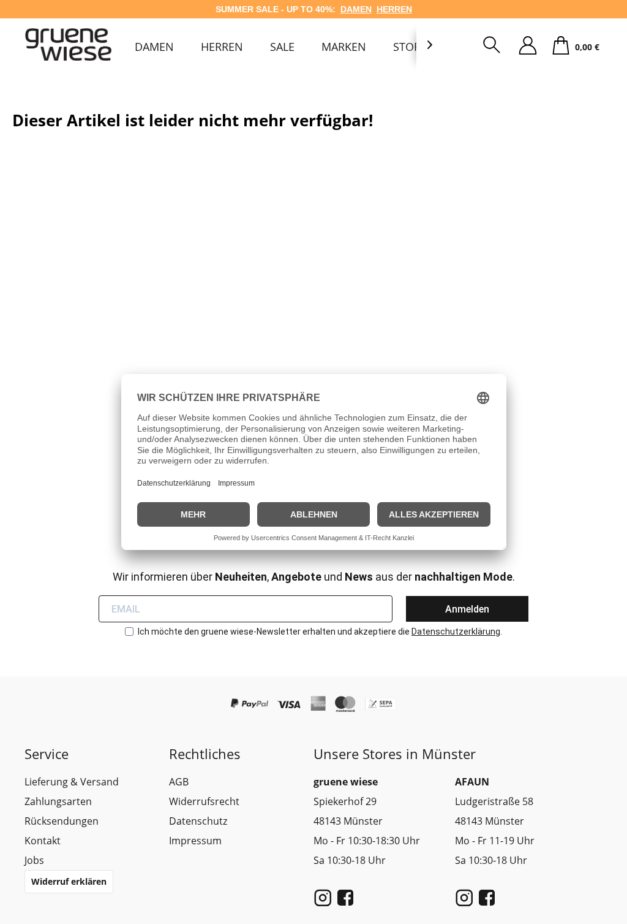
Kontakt (42, 840)
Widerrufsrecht (204, 801)
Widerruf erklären (69, 881)
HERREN (394, 9)
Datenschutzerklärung (455, 631)
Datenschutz (198, 821)
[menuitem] (154, 46)
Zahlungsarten (58, 801)
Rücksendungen (61, 821)
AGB (179, 781)
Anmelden (467, 609)
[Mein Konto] (528, 46)
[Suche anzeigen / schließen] (491, 46)
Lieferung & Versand (71, 781)
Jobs (34, 860)
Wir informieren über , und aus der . (314, 576)
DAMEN (356, 9)
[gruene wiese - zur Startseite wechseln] (70, 44)
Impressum (195, 840)
